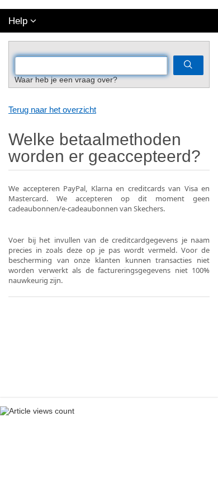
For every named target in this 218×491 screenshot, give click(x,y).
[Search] (188, 65)
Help (17, 21)
